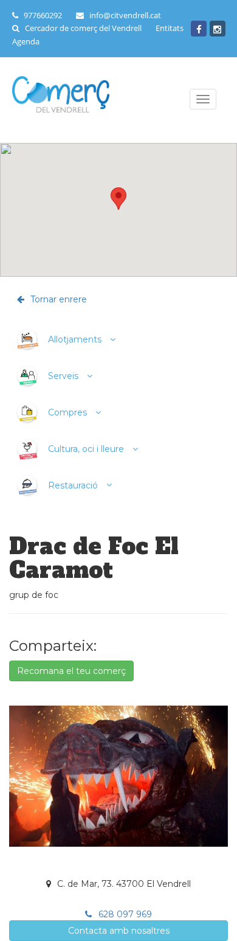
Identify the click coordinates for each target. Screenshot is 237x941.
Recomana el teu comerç (71, 670)
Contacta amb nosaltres (119, 930)
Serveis (63, 375)
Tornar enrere (57, 299)
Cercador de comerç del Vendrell (83, 28)
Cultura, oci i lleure (86, 448)
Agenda (26, 41)
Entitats (170, 28)
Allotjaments (75, 339)
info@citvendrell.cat (125, 15)
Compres (67, 412)
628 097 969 (123, 914)
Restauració (73, 484)
